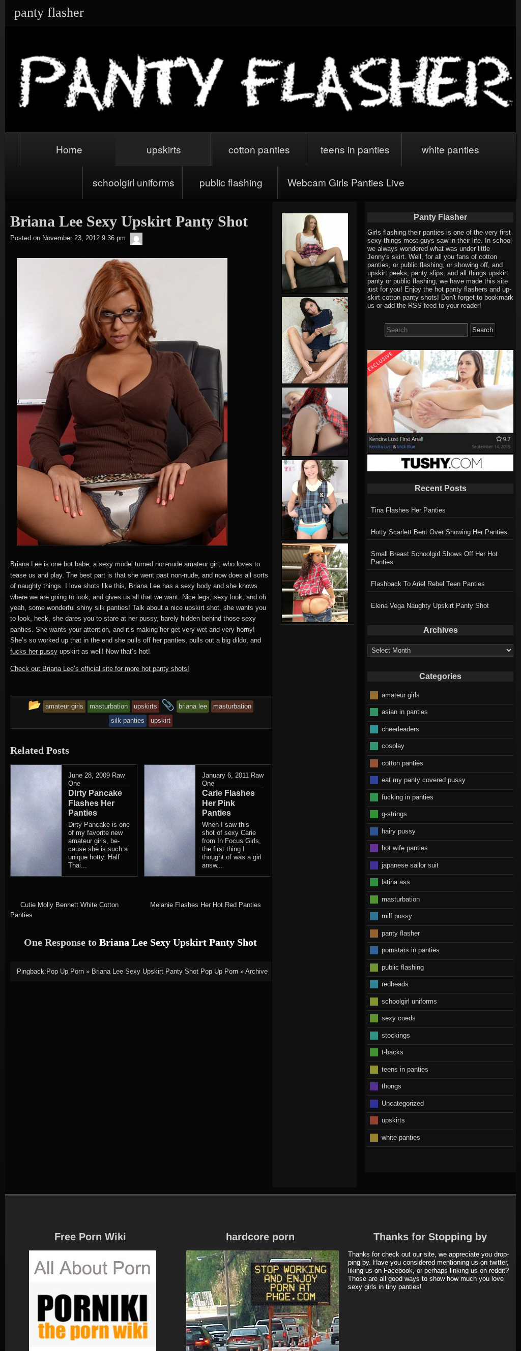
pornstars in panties (411, 950)
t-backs (392, 1052)
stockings (396, 1035)
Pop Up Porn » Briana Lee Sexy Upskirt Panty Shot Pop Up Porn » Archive (157, 971)
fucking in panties (407, 796)
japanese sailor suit (410, 864)
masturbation (401, 899)
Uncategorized (403, 1103)
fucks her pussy (33, 651)
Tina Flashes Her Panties (408, 510)
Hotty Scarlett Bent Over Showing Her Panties (439, 532)
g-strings (394, 814)
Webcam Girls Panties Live (345, 182)
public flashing (231, 182)
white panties (450, 149)
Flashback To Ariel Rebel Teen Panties (428, 584)
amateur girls (401, 694)
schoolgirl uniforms (134, 182)
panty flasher (401, 933)
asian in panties (405, 712)
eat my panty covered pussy (424, 780)
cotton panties (259, 149)
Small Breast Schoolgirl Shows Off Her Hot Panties (434, 558)
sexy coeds (399, 1018)
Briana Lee (26, 564)
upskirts (164, 149)
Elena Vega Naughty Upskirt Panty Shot (430, 605)
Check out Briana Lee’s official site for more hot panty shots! (99, 668)
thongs (391, 1086)
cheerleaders (400, 728)
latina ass (396, 882)
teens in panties (355, 149)
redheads (395, 984)
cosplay (393, 746)
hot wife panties (405, 848)
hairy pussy (399, 830)
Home (69, 149)
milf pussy (397, 916)
